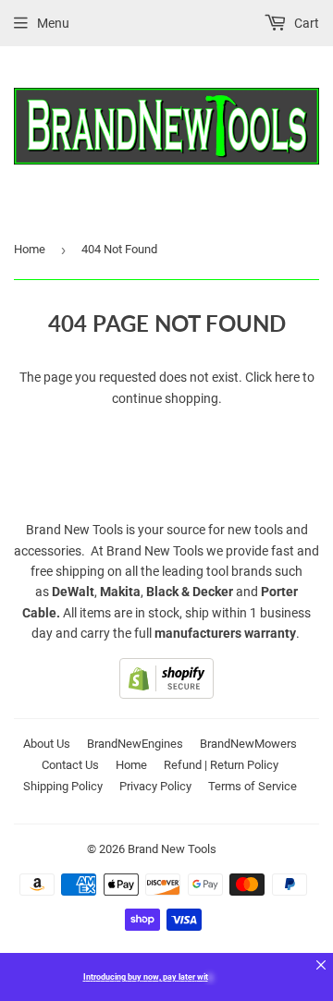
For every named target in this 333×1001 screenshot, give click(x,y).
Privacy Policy (155, 786)
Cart (305, 23)
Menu (53, 23)
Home (29, 249)
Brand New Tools (172, 849)
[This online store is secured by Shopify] (166, 694)
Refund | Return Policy (221, 765)
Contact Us (70, 765)
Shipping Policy (63, 786)
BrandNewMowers (248, 744)
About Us (46, 744)
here (287, 377)
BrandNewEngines (135, 744)
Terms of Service (252, 786)
